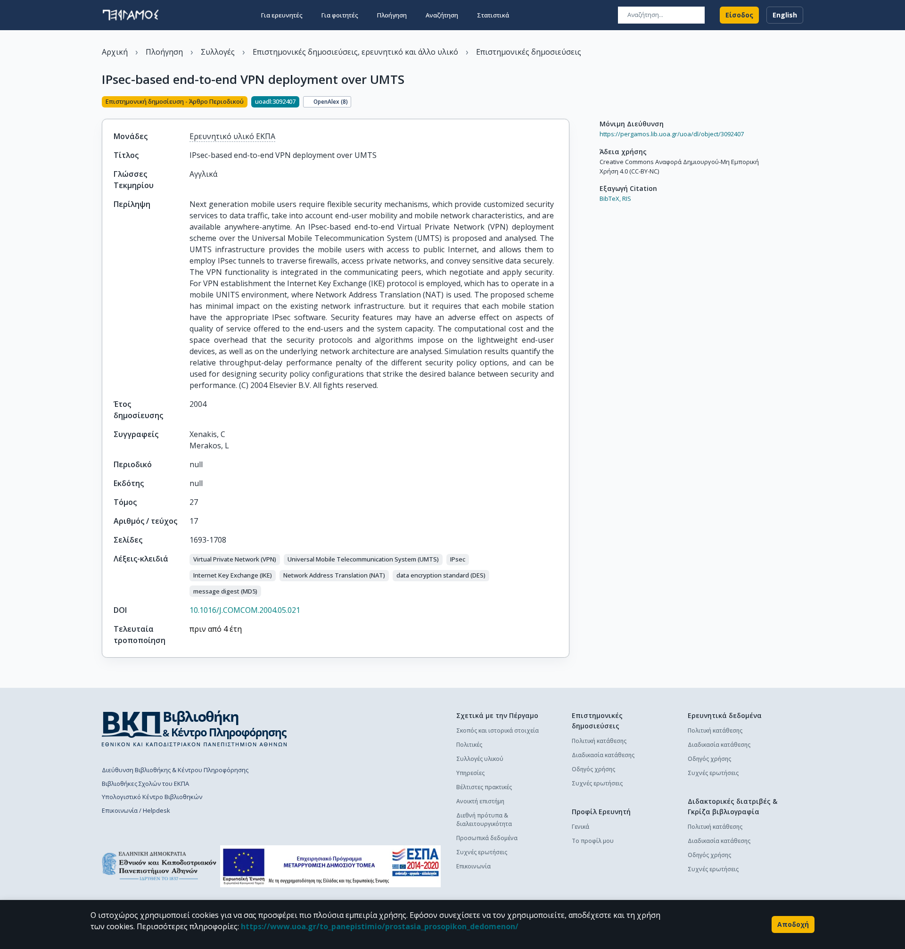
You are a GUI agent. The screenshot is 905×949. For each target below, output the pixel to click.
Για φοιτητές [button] (339, 15)
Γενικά (580, 827)
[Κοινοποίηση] (565, 103)
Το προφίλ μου (593, 841)
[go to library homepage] (194, 728)
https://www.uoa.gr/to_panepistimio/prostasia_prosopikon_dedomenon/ (379, 926)
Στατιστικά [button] (493, 15)
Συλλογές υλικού (479, 759)
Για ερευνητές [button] (282, 15)
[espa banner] (330, 866)
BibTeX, (610, 198)
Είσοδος (739, 14)
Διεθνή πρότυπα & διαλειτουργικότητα (484, 819)
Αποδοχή (793, 924)
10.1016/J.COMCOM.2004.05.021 (244, 610)
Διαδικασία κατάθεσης (603, 755)
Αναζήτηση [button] (442, 15)
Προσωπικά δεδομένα (487, 838)
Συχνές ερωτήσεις (481, 852)
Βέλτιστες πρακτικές (484, 787)
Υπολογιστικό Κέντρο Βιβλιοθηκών (152, 796)
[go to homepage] (130, 15)
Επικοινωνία (473, 866)
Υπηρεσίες (470, 773)
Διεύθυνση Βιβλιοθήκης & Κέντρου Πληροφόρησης (175, 770)
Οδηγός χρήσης (593, 769)
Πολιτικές (469, 745)
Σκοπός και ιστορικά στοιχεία (497, 730)
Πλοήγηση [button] (392, 15)
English (785, 14)
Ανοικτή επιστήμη (480, 801)
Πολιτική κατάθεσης (599, 741)
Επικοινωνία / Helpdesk (136, 810)
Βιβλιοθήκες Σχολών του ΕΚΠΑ (145, 783)
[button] (234, 559)
